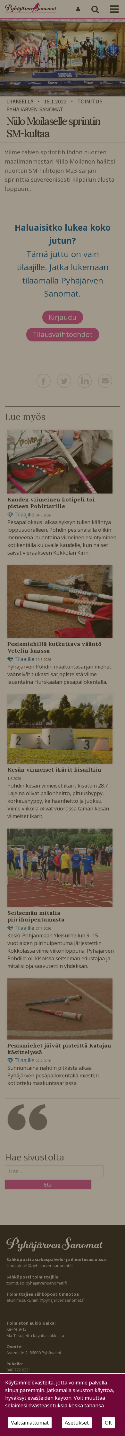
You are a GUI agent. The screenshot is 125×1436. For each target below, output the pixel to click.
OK (108, 1422)
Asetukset (77, 1422)
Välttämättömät (30, 1422)
